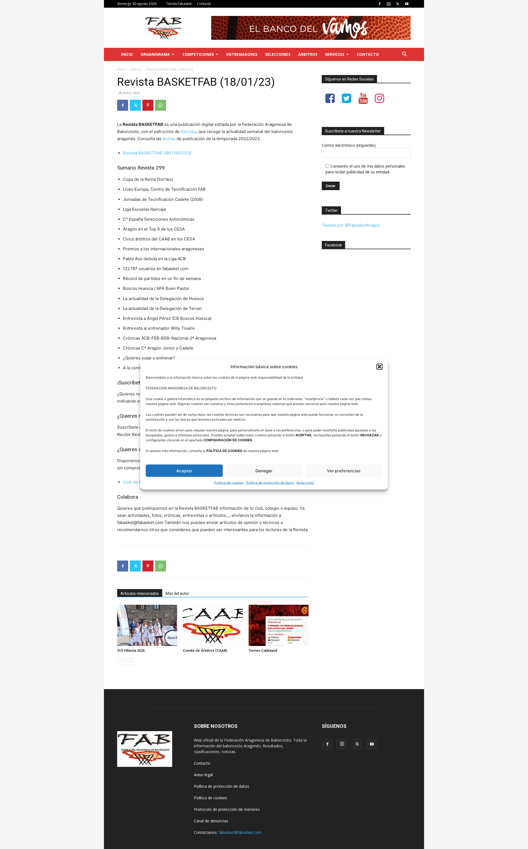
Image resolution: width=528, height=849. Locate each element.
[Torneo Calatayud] (279, 625)
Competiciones (198, 54)
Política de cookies (228, 483)
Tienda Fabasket (179, 3)
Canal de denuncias (211, 820)
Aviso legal (203, 774)
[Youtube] (407, 4)
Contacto (204, 3)
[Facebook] (379, 4)
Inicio (127, 54)
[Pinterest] (147, 105)
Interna (136, 69)
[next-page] (129, 661)
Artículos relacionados (139, 593)
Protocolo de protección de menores (227, 809)
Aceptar (184, 470)
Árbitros (307, 54)
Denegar (264, 470)
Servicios (334, 54)
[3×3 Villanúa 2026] (147, 625)
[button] (379, 366)
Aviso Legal (305, 483)
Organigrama (155, 54)
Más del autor (177, 593)
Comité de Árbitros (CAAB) (205, 650)
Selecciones (277, 54)
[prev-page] (120, 661)
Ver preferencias (344, 470)
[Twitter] (398, 4)
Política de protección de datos (270, 483)
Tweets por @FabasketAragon (351, 225)
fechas (169, 138)
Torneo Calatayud (263, 650)
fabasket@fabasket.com (240, 832)
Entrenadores (241, 54)
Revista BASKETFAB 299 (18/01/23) (157, 153)
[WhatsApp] (160, 105)
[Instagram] (388, 4)
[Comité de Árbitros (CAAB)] (213, 625)
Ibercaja (188, 131)
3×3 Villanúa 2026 (131, 650)
